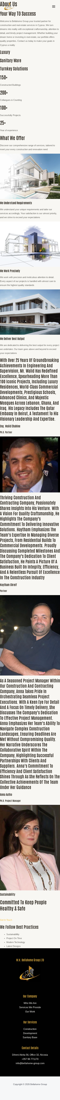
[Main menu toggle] (53, 6)
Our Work (30, 1011)
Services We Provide (30, 1007)
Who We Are (30, 1003)
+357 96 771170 (30, 1059)
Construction (30, 1029)
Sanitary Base (30, 1037)
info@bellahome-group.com (30, 1063)
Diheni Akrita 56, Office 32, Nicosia (30, 1055)
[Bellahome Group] (9, 6)
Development (30, 1033)
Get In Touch (6, 920)
